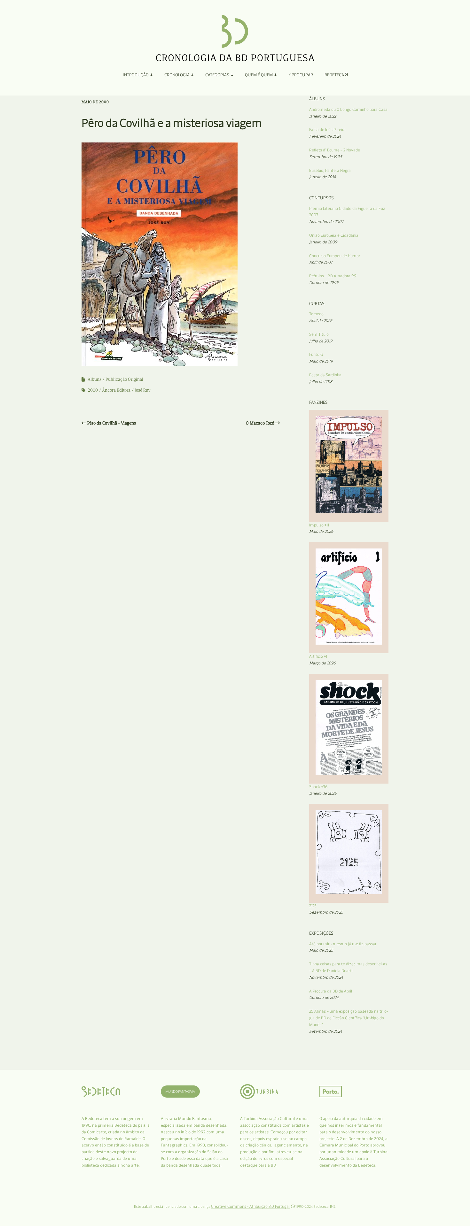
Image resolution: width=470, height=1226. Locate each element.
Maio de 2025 (321, 950)
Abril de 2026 (321, 320)
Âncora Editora (116, 390)
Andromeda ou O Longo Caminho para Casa (348, 109)
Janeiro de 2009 (323, 242)
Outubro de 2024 (324, 997)
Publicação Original (124, 379)
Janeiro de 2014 (322, 176)
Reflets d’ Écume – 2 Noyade (334, 150)
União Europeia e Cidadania (333, 235)
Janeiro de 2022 (322, 116)
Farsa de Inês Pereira (327, 129)
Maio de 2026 (321, 531)
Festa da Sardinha (325, 374)
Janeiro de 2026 (323, 793)
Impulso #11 (319, 525)
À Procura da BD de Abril (330, 991)
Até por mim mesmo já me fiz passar (342, 943)
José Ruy (143, 390)
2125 (313, 905)
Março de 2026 (322, 663)
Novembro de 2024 (326, 977)
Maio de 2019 (321, 361)
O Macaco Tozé (260, 423)
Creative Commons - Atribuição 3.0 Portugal (250, 1206)
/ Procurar (300, 75)
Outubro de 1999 (324, 282)
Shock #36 (318, 786)
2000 (93, 390)
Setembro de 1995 (325, 156)
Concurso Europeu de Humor (334, 255)
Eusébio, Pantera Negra (330, 170)
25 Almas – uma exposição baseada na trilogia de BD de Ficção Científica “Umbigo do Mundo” (348, 1018)
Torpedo (316, 313)
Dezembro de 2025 (326, 912)
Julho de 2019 (321, 341)
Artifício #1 (318, 656)
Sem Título (319, 334)
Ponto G (316, 354)
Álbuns (94, 379)
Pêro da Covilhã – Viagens (111, 423)
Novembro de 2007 (326, 221)
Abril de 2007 (321, 262)
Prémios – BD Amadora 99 (332, 275)
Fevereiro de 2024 (325, 136)
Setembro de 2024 (325, 1031)
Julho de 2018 (320, 381)
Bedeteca (335, 75)
